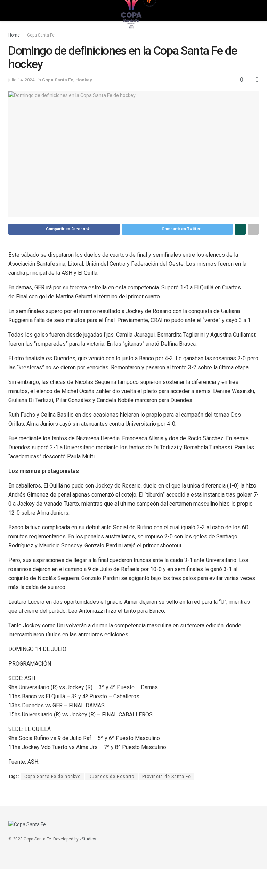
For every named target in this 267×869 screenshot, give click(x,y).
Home (14, 35)
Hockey (83, 79)
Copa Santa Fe (41, 35)
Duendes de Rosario (111, 776)
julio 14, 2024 (21, 79)
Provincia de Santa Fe (166, 776)
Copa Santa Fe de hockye (52, 776)
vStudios (88, 839)
